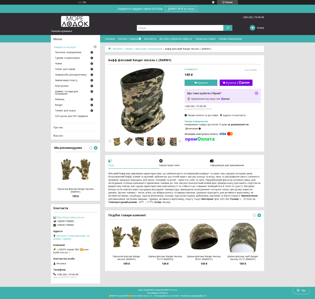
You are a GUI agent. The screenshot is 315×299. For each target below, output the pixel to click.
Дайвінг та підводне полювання (66, 92)
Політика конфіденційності (193, 295)
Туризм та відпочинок (67, 58)
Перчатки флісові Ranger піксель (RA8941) (126, 258)
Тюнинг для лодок (65, 110)
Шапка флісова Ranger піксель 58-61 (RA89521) (204, 258)
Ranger (129, 48)
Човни (58, 63)
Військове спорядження (148, 48)
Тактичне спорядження (68, 52)
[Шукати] (227, 28)
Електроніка (61, 86)
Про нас (58, 127)
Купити (203, 83)
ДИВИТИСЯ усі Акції (181, 9)
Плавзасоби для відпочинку (71, 75)
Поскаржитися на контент (167, 295)
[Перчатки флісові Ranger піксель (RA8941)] (126, 237)
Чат (304, 290)
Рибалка (59, 99)
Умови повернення (230, 38)
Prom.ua (173, 289)
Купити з (232, 83)
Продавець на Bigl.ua (157, 292)
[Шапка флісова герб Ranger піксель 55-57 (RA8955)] (243, 237)
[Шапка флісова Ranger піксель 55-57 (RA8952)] (165, 237)
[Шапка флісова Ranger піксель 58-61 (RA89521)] (204, 237)
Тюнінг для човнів (65, 69)
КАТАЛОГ (118, 48)
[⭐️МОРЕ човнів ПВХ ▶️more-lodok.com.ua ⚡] (75, 21)
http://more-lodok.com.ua (70, 217)
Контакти (150, 38)
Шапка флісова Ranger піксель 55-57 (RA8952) (165, 258)
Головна (110, 38)
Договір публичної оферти (175, 38)
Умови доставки (205, 38)
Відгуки (58, 135)
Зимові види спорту (66, 80)
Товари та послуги (64, 47)
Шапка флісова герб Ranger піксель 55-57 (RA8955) (242, 258)
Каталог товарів (128, 38)
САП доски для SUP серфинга (71, 116)
